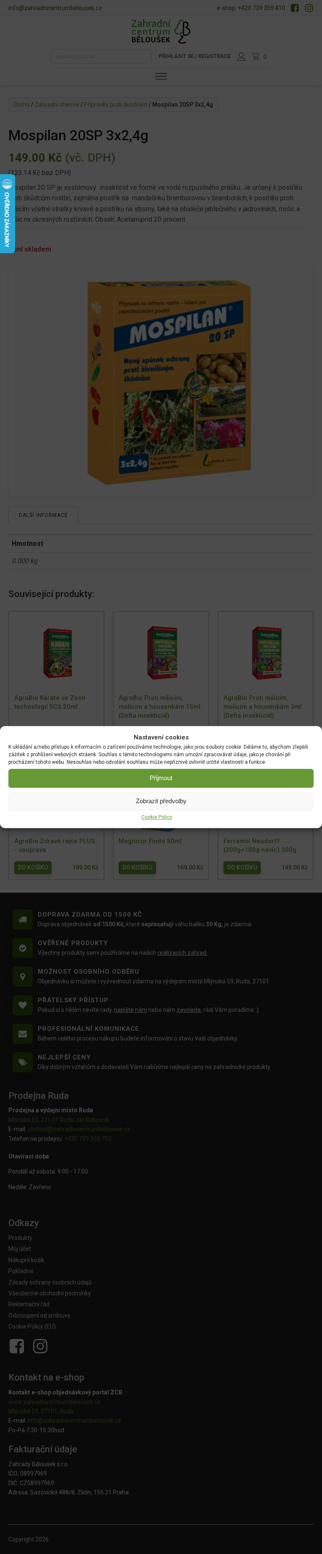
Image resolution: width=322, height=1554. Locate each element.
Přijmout (161, 777)
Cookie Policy (156, 817)
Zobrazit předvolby (161, 801)
